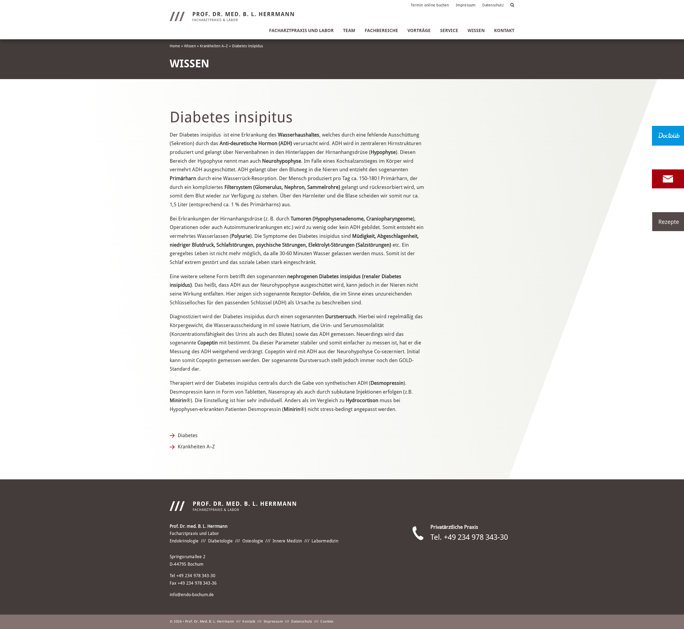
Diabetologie (220, 540)
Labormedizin (325, 540)
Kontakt (248, 621)
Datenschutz (301, 621)
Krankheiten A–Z (214, 46)
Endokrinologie (184, 540)
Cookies (327, 621)
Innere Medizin (287, 540)
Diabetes (187, 435)
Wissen (190, 46)
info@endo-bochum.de (192, 594)
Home (175, 46)
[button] (512, 5)
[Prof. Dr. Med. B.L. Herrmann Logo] (232, 14)
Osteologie (252, 540)
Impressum (273, 621)
